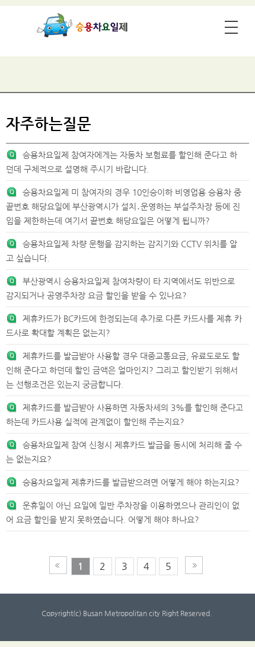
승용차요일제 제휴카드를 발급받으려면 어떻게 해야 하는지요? (131, 482)
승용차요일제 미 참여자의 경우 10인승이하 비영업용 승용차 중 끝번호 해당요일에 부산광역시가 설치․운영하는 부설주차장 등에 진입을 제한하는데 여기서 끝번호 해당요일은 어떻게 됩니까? (123, 206)
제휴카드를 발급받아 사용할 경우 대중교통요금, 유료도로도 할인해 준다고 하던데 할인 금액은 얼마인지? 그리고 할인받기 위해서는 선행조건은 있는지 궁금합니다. (123, 370)
